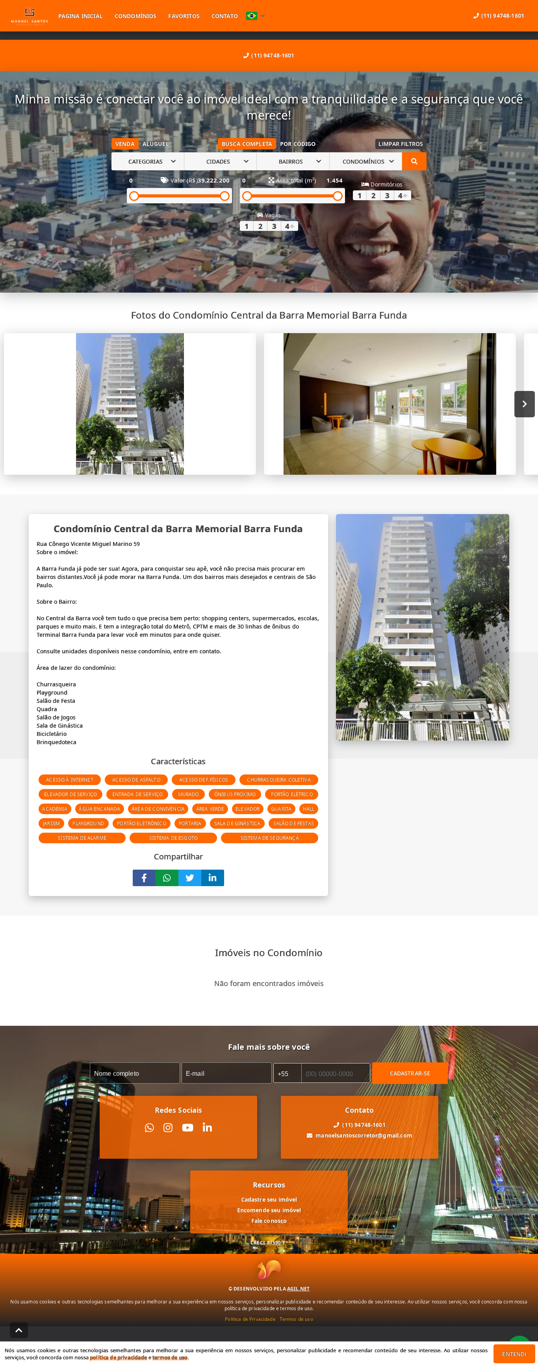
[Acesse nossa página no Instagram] (168, 1128)
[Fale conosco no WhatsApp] (149, 1128)
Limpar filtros (400, 143)
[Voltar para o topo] (19, 1330)
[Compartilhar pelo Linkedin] (212, 878)
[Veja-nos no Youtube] (187, 1128)
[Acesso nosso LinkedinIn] (207, 1128)
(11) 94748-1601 (272, 55)
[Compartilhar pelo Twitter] (189, 878)
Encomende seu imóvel (269, 1210)
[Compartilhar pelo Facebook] (144, 878)
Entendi (514, 1354)
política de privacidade (118, 1357)
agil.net (298, 1288)
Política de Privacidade (250, 1319)
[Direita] (524, 404)
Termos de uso (296, 1319)
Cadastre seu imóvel (269, 1199)
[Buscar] (414, 161)
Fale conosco (269, 1220)
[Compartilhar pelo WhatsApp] (167, 878)
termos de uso (169, 1357)
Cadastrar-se (410, 1073)
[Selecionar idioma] (255, 15)
